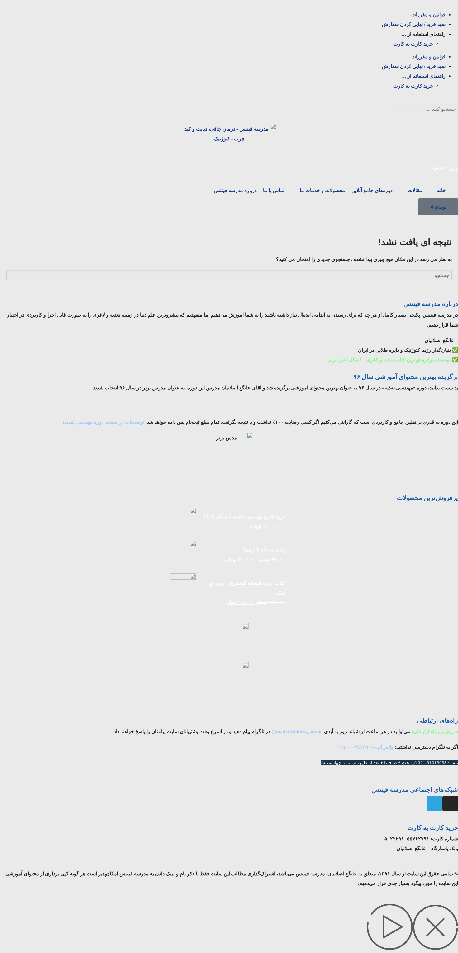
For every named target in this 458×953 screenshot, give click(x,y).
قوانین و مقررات (428, 14)
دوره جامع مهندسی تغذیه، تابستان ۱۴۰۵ (244, 516)
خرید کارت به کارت (413, 43)
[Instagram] (450, 803)
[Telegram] (434, 803)
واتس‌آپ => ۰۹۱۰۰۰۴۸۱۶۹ (365, 747)
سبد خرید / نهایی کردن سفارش (414, 24)
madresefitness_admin (299, 731)
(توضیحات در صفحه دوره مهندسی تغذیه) (104, 422)
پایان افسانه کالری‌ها (264, 549)
